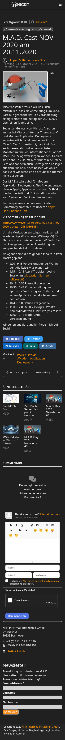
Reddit (48, 346)
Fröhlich (35, 530)
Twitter (35, 338)
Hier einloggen (50, 514)
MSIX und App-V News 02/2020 (21, 372)
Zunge (52, 530)
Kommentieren (17, 616)
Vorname (9, 693)
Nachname (10, 702)
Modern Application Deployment (31, 360)
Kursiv (16, 525)
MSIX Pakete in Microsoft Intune (11, 440)
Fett (10, 525)
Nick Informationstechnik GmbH (40, 726)
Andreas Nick (36, 60)
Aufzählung (46, 525)
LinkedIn (13, 346)
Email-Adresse (13, 683)
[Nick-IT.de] (20, 4)
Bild (37, 525)
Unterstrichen (22, 525)
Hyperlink (31, 525)
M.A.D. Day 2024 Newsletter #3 (31, 441)
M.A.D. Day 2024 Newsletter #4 (53, 410)
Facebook (14, 338)
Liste (10, 530)
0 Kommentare (15, 67)
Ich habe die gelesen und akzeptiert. (34, 582)
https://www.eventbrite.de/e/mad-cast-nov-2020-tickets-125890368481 (31, 224)
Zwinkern (16, 535)
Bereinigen (26, 530)
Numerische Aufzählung (52, 525)
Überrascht (46, 530)
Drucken (41, 22)
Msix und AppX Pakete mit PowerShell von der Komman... (49, 372)
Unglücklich (10, 535)
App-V (14, 60)
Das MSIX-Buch (9, 407)
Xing (31, 346)
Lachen (41, 530)
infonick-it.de (15, 651)
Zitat (20, 530)
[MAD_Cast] (25, 86)
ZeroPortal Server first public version (31, 410)
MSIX (22, 60)
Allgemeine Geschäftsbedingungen (41, 580)
